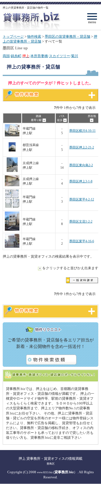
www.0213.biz (45, 472)
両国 (6, 56)
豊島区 (51, 463)
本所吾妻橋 (39, 56)
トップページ (13, 37)
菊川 (74, 56)
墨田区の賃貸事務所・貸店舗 (67, 37)
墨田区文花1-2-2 (80, 221)
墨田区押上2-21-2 (81, 147)
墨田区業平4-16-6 (81, 241)
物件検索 (34, 37)
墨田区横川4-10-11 (82, 131)
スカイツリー (59, 56)
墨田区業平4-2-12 (81, 199)
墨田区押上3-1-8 (80, 181)
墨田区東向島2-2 (81, 165)
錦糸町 (16, 56)
